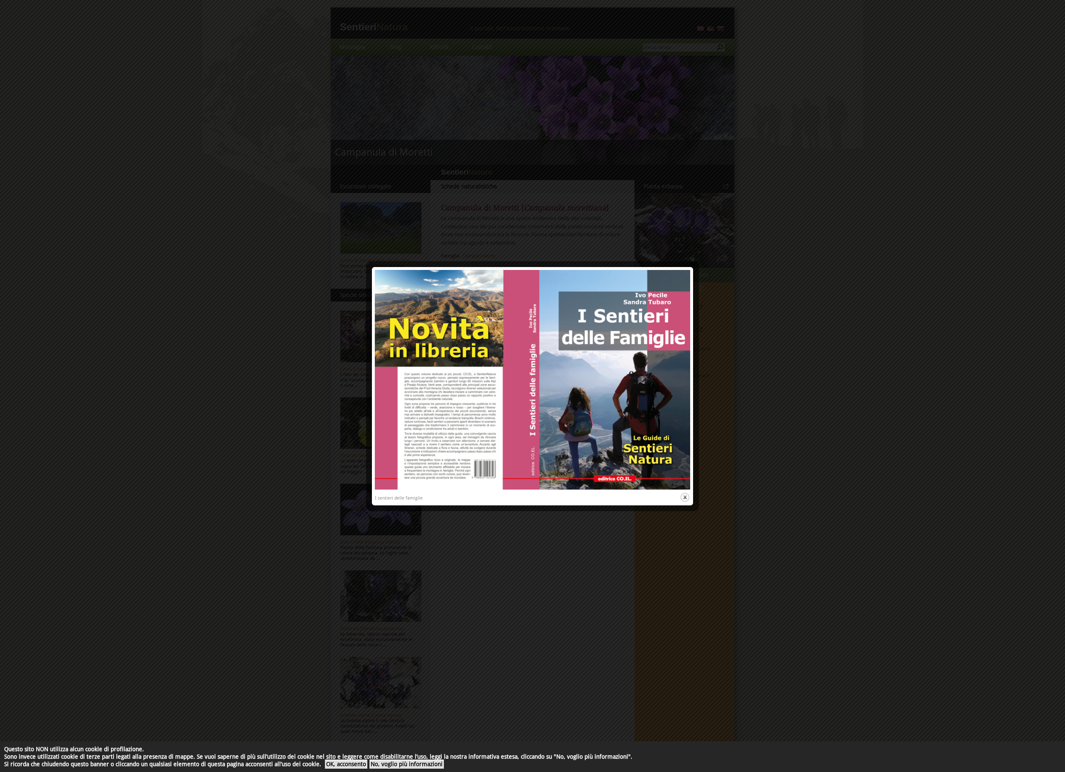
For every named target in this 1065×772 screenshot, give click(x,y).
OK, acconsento (346, 764)
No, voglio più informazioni (407, 764)
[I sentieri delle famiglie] (532, 488)
